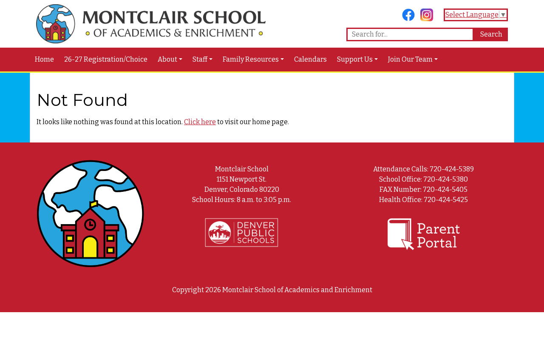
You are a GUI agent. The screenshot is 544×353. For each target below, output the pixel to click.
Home (44, 59)
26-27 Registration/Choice (105, 59)
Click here (200, 122)
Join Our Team (410, 59)
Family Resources (251, 59)
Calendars (310, 59)
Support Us (355, 59)
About (167, 59)
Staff (200, 59)
